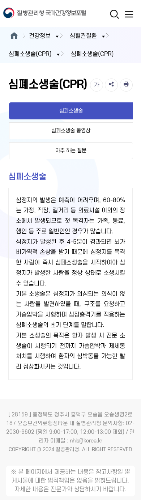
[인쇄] (126, 85)
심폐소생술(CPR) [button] (30, 54)
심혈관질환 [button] (83, 36)
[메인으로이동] (14, 36)
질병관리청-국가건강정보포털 (35, 13)
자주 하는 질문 (70, 151)
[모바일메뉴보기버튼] (129, 14)
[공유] (111, 85)
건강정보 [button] (40, 36)
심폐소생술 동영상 (70, 131)
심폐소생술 (71, 111)
